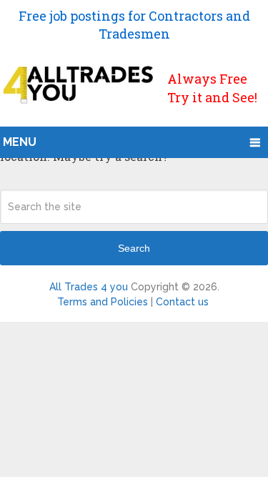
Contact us (182, 302)
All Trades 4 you (88, 286)
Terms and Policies (102, 302)
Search (134, 248)
